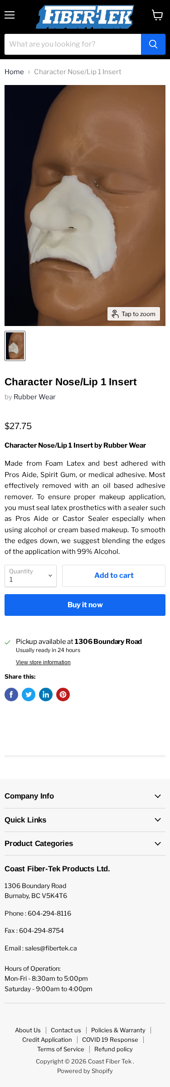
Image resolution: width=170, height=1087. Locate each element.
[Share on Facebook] (11, 694)
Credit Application (47, 1039)
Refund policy (113, 1049)
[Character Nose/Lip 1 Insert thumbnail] (15, 345)
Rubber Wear (35, 397)
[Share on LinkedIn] (46, 694)
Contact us (66, 1030)
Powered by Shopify (85, 1070)
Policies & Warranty (118, 1030)
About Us (28, 1030)
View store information (43, 662)
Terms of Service (60, 1049)
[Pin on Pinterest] (63, 694)
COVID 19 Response (110, 1039)
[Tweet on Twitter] (28, 694)
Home (14, 72)
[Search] (153, 44)
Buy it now (85, 604)
